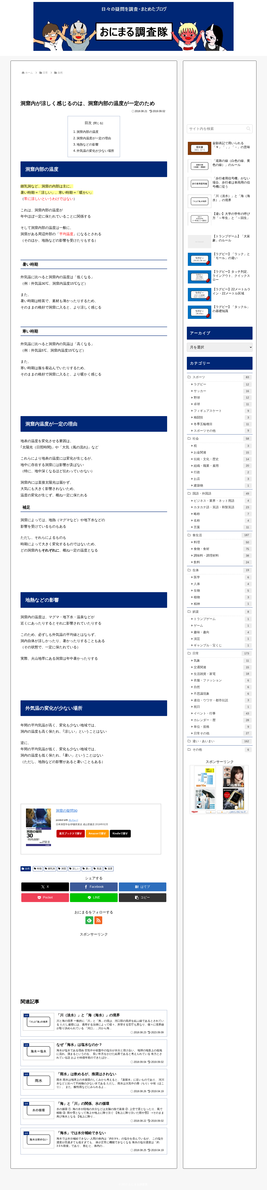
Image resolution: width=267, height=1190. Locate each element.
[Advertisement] (94, 86)
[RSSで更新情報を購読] (98, 920)
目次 (88, 123)
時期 (39, 868)
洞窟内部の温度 (88, 131)
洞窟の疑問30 (66, 811)
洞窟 (63, 868)
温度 (110, 868)
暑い (88, 868)
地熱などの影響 (88, 144)
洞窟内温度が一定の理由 (94, 138)
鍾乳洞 (51, 868)
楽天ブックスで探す (70, 833)
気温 (99, 868)
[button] (143, 897)
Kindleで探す (120, 833)
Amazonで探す (97, 833)
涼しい (75, 868)
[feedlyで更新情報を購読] (89, 920)
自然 (27, 868)
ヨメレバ (73, 820)
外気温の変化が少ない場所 (95, 150)
